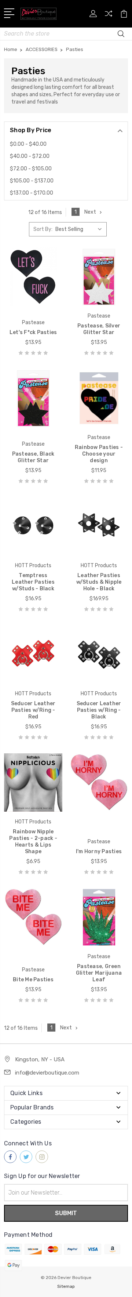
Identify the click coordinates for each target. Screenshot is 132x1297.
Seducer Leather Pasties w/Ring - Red (33, 710)
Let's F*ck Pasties (33, 332)
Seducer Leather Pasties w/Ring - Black (99, 710)
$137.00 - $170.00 (31, 193)
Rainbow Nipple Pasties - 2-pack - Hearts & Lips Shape (33, 842)
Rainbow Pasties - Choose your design (99, 454)
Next (90, 212)
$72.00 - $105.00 (31, 169)
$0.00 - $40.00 (28, 144)
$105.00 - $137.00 (32, 181)
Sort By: (42, 229)
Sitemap (66, 1286)
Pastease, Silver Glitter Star (98, 329)
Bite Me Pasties (33, 980)
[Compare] (108, 16)
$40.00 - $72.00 (30, 156)
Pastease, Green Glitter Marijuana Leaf (99, 973)
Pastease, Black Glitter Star (33, 457)
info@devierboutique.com (47, 1072)
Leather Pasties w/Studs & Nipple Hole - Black (99, 582)
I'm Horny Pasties (99, 851)
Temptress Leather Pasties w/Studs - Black (33, 582)
